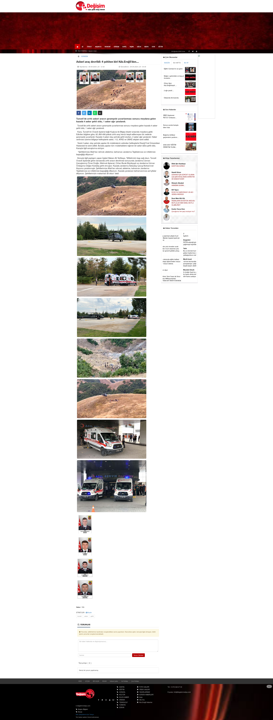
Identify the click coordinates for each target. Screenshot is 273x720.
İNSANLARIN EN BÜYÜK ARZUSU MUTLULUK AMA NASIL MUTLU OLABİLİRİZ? (176, 203)
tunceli (79, 616)
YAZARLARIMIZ (144, 692)
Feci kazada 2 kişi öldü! (95, 51)
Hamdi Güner (169, 172)
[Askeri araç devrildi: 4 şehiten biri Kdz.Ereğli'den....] (111, 89)
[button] (82, 46)
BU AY (186, 63)
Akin (165, 268)
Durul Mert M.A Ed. (171, 198)
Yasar (166, 233)
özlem (166, 257)
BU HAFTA (177, 63)
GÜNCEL (122, 692)
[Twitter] (193, 51)
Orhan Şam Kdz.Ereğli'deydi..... (170, 84)
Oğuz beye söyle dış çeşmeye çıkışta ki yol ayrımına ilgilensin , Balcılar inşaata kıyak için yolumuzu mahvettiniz (179, 238)
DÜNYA (121, 707)
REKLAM (104, 681)
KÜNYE (80, 681)
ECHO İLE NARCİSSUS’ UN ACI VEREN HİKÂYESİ (175, 193)
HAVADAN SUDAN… (171, 185)
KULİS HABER (124, 697)
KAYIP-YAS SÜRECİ (171, 166)
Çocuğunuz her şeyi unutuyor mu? (176, 211)
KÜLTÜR (122, 695)
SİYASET (89, 47)
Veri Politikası (124, 681)
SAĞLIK (139, 47)
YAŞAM (132, 47)
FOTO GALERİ (144, 687)
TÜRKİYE (122, 705)
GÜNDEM (116, 47)
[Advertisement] (136, 28)
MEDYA (146, 47)
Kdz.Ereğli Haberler (145, 702)
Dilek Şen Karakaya (171, 164)
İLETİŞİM (87, 681)
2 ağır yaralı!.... (169, 90)
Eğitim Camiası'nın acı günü (173, 69)
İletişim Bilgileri (83, 709)
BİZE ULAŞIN (96, 681)
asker (86, 616)
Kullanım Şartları (114, 681)
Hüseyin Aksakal (170, 183)
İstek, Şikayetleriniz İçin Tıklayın (85, 714)
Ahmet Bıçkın (169, 244)
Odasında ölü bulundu (171, 98)
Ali (165, 274)
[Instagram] (106, 700)
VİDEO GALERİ (144, 689)
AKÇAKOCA (98, 47)
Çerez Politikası (135, 681)
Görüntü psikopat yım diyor (173, 270)
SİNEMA (122, 700)
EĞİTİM (160, 47)
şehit (92, 616)
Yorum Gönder (138, 655)
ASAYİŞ (124, 47)
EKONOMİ (107, 47)
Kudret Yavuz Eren (171, 209)
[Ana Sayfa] (90, 6)
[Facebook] (189, 51)
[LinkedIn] (89, 113)
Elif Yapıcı (168, 190)
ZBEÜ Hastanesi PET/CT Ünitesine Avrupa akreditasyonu (170, 117)
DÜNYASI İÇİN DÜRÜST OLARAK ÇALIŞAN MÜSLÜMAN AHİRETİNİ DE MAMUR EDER (175, 177)
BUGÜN (167, 63)
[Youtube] (196, 51)
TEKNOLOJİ (123, 702)
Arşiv (141, 697)
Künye (80, 712)
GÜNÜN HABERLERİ (146, 695)
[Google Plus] (113, 700)
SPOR (153, 47)
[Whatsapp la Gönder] (95, 113)
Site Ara (142, 700)
